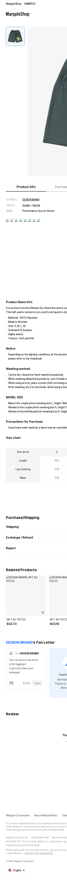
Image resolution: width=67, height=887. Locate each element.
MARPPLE (30, 3)
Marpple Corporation (18, 815)
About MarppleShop (45, 815)
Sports (36, 205)
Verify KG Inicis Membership (39, 853)
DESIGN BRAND (31, 199)
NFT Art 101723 (16, 619)
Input (37, 683)
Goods (26, 205)
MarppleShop (13, 3)
